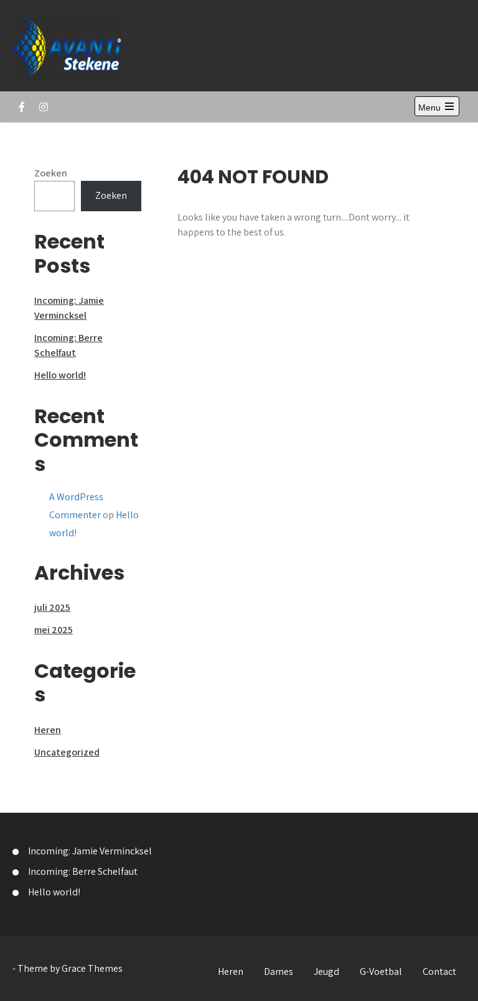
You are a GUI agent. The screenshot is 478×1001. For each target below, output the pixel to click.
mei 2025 (53, 629)
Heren (47, 729)
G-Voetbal (381, 971)
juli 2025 (52, 607)
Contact (439, 971)
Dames (278, 971)
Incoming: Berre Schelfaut (83, 871)
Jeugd (326, 971)
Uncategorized (67, 752)
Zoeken (50, 173)
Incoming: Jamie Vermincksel (90, 850)
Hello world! (60, 375)
